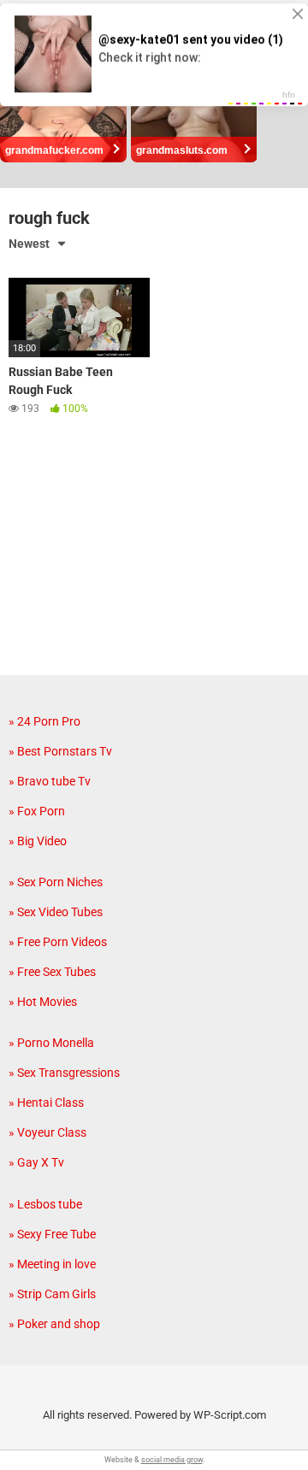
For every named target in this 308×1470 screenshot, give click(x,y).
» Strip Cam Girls (52, 1294)
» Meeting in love (52, 1264)
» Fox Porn (37, 811)
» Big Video (38, 841)
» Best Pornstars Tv (60, 751)
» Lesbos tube (45, 1204)
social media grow (172, 1459)
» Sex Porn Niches (56, 882)
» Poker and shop (54, 1324)
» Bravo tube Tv (50, 781)
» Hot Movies (43, 1001)
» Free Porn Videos (58, 942)
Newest (29, 243)
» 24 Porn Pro (44, 721)
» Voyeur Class (47, 1132)
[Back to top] (276, 1435)
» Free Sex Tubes (52, 972)
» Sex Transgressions (64, 1072)
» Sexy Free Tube (52, 1234)
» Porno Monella (51, 1043)
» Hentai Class (46, 1102)
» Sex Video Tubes (56, 912)
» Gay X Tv (36, 1162)
